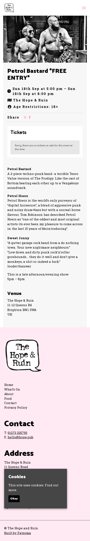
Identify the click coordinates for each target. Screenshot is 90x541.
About (8, 394)
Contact (10, 403)
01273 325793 (17, 433)
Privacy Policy (15, 407)
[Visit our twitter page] (25, 117)
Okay (14, 498)
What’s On (12, 389)
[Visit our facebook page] (30, 117)
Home (8, 385)
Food (8, 398)
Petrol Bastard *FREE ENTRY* (37, 74)
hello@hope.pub (20, 437)
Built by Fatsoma (17, 533)
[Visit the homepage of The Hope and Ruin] (9, 8)
